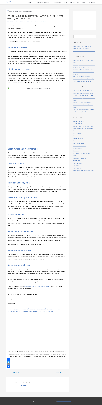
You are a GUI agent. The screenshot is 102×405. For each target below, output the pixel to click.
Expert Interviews (78, 138)
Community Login (75, 2)
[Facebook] (37, 359)
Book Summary (77, 136)
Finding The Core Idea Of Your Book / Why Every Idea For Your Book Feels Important (83, 72)
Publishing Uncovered (79, 158)
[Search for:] (84, 36)
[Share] (37, 366)
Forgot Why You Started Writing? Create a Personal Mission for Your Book (83, 105)
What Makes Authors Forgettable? (83, 81)
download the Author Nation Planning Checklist (37, 286)
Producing (76, 151)
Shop (66, 2)
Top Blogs (76, 165)
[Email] (37, 364)
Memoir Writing (77, 148)
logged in (23, 385)
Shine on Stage (58, 2)
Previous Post (17, 372)
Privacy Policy (91, 2)
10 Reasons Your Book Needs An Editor (84, 51)
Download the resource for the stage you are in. (41, 311)
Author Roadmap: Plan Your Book (83, 126)
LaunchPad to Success (79, 146)
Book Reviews (77, 133)
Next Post (59, 372)
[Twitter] (37, 362)
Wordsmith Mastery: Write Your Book (29, 21)
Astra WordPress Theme (64, 401)
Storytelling (76, 160)
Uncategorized (77, 168)
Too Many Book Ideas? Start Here (82, 90)
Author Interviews (78, 121)
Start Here (31, 2)
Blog (83, 2)
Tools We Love (77, 163)
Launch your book (78, 141)
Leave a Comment (12, 21)
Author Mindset (77, 123)
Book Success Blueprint (43, 2)
